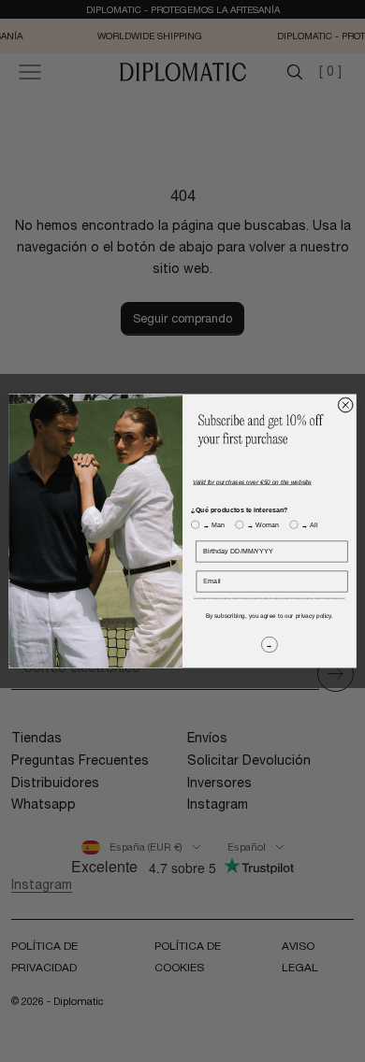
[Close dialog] (345, 404)
